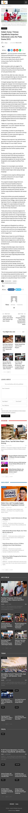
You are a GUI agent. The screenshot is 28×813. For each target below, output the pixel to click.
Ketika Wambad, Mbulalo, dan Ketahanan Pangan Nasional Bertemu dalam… (16, 471)
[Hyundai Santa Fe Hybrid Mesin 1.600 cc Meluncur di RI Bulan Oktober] (7, 710)
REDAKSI (12, 804)
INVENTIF (18, 810)
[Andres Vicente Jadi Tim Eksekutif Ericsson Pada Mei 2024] (7, 768)
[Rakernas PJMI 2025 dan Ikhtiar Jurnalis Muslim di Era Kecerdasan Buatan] (21, 634)
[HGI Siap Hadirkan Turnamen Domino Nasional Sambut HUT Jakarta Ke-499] (8, 339)
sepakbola (14, 281)
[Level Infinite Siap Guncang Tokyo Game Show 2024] (21, 710)
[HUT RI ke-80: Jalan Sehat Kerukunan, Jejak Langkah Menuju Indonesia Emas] (20, 357)
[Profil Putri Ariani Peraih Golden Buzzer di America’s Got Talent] (21, 768)
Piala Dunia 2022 (8, 281)
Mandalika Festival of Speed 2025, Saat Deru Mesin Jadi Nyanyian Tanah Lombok (13, 676)
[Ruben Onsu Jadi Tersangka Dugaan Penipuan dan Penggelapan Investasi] (14, 493)
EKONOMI (4, 425)
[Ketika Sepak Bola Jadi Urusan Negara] (20, 339)
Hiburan (4, 487)
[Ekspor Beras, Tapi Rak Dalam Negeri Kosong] (14, 431)
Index (16, 804)
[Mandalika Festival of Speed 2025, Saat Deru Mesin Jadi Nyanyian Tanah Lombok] (14, 664)
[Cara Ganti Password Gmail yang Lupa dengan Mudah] (21, 694)
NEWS (16, 690)
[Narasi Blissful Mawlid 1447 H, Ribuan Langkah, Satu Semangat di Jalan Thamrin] (8, 357)
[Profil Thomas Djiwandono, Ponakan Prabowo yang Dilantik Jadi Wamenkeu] (14, 740)
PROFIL (3, 780)
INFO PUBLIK (4, 582)
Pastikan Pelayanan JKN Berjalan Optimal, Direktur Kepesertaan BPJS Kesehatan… (12, 600)
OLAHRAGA (4, 28)
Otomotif (4, 690)
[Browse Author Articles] (14, 299)
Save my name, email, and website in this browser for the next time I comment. (14, 411)
